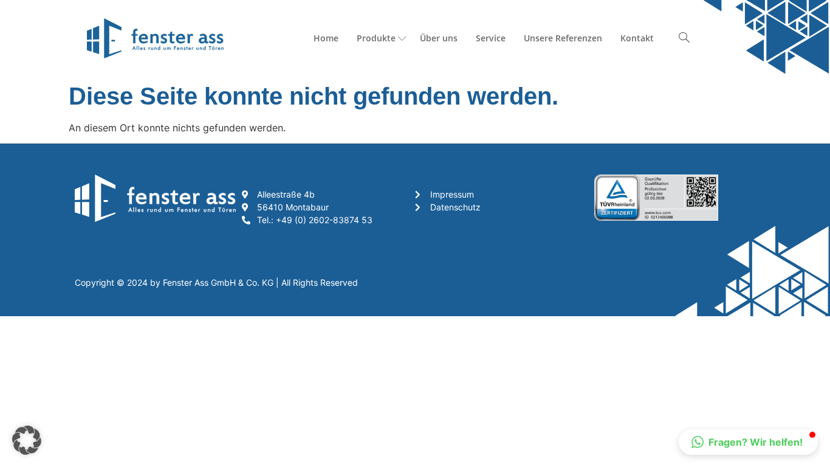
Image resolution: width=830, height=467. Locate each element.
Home (326, 38)
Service (491, 38)
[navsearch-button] (684, 38)
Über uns (439, 38)
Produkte (376, 38)
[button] (26, 440)
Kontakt (637, 38)
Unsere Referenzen (563, 38)
